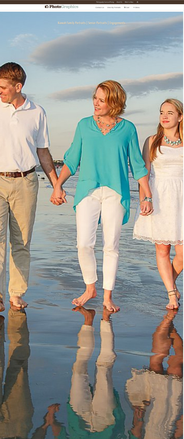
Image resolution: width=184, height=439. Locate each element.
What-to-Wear (129, 2)
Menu (137, 7)
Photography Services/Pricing (105, 2)
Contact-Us (99, 7)
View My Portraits (114, 7)
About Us (119, 2)
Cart (128, 7)
